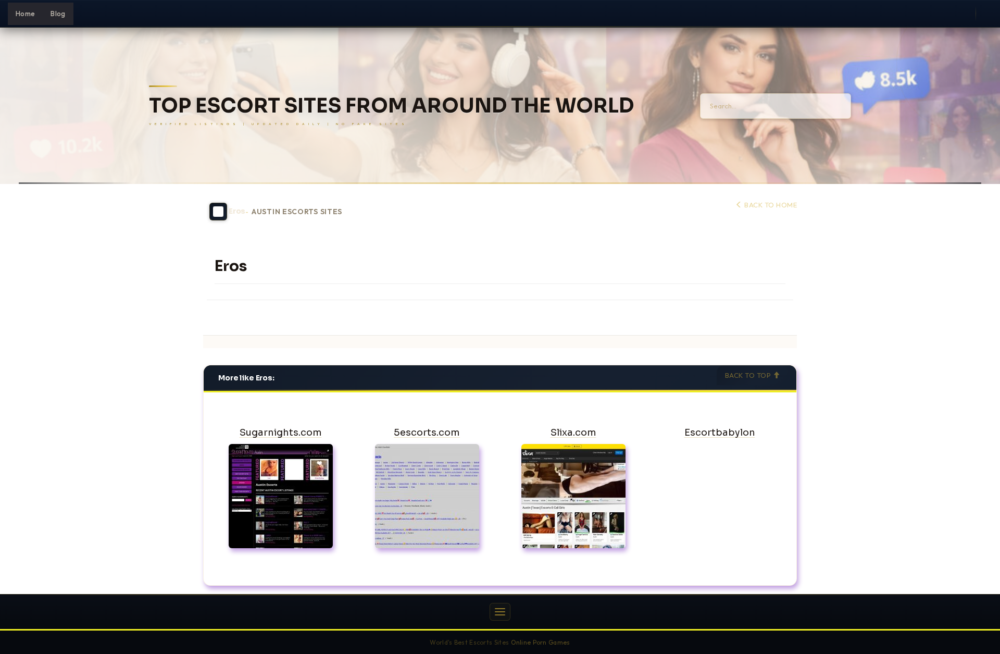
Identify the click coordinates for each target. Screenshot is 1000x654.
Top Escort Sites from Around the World (391, 106)
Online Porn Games (540, 642)
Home (25, 13)
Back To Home (770, 205)
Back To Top (749, 375)
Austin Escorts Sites (297, 212)
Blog (58, 13)
